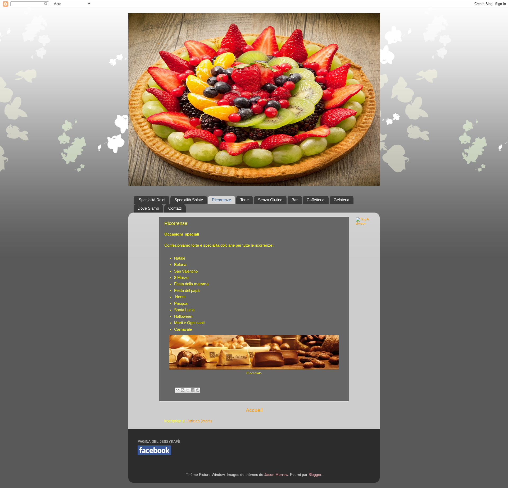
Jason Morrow (276, 475)
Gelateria (341, 199)
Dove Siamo (148, 208)
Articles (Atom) (199, 421)
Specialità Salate (188, 199)
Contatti (175, 208)
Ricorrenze (221, 199)
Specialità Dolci (152, 199)
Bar (295, 199)
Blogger (315, 475)
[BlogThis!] (182, 390)
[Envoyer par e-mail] (177, 390)
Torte (244, 199)
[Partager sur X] (187, 390)
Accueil (254, 410)
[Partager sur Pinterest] (197, 390)
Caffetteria (315, 199)
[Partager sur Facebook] (192, 390)
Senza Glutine (270, 199)
